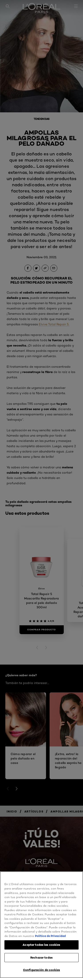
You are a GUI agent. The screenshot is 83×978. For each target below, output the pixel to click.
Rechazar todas (41, 957)
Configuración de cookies (41, 970)
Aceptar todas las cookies (41, 944)
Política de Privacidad (50, 936)
